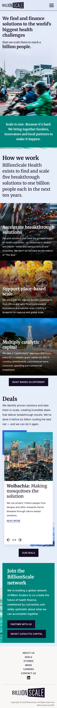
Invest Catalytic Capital (27, 633)
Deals (28, 657)
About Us (28, 652)
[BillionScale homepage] (13, 5)
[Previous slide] (8, 540)
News (28, 665)
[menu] (51, 5)
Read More (13, 520)
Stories (28, 661)
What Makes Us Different (28, 382)
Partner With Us (21, 624)
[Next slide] (20, 540)
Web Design (42, 705)
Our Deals (28, 552)
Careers (28, 669)
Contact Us (28, 673)
